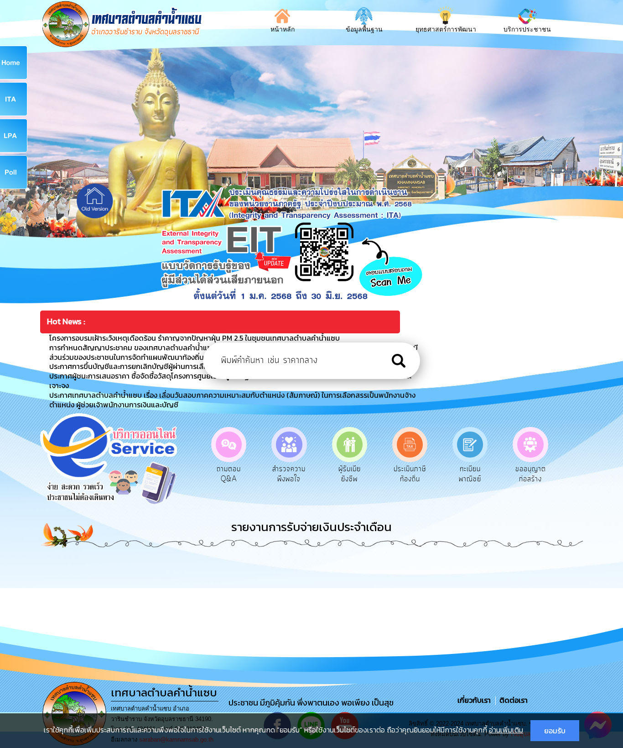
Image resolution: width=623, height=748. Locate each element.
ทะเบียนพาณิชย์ (470, 474)
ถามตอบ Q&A (229, 474)
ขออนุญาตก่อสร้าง (530, 474)
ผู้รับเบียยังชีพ (349, 474)
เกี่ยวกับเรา (475, 700)
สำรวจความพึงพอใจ (289, 474)
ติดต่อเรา (512, 700)
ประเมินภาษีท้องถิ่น (410, 474)
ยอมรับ (555, 730)
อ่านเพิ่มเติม (506, 729)
